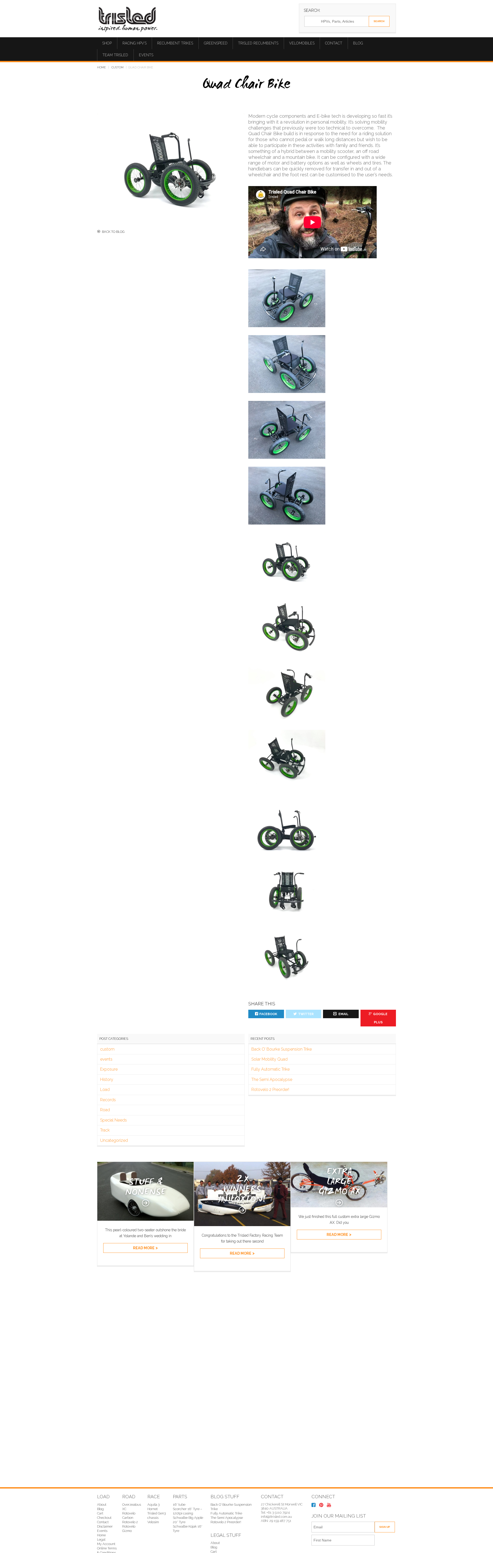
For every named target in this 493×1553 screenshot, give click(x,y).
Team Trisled (115, 55)
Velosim (153, 1522)
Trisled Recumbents (258, 43)
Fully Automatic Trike (270, 1069)
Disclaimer (105, 1526)
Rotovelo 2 (130, 1522)
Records (108, 1099)
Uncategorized (114, 1140)
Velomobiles (302, 43)
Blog (358, 43)
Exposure (109, 1069)
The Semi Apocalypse (271, 1079)
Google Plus (380, 1018)
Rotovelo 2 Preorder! (270, 1089)
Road (105, 1109)
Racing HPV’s (134, 43)
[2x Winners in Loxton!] (242, 1224)
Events (146, 55)
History (106, 1079)
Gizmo (127, 1531)
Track (105, 1130)
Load (105, 1089)
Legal (101, 1539)
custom (117, 67)
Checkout (104, 1518)
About (101, 1504)
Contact (333, 43)
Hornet (152, 1509)
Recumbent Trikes (175, 43)
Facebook (268, 1014)
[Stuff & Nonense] (145, 1219)
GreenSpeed (215, 43)
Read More (144, 1248)
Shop (107, 43)
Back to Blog (113, 232)
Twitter (306, 1014)
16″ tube (179, 1504)
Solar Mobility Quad (269, 1059)
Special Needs (113, 1120)
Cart (100, 1513)
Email (343, 1014)
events (106, 1059)
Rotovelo (128, 1526)
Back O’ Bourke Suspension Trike (281, 1049)
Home (101, 67)
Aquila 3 (153, 1504)
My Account (106, 1544)
